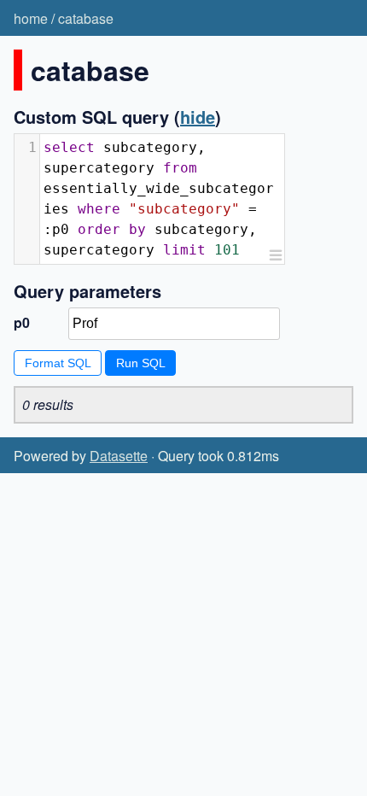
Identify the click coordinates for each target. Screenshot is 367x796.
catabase (86, 18)
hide (197, 116)
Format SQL (58, 363)
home (31, 18)
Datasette (119, 455)
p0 (22, 322)
